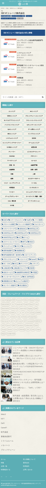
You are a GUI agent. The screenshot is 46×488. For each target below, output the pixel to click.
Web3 (31, 242)
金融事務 (12, 169)
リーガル (34, 183)
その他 (12, 205)
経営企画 (34, 147)
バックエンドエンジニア (12, 125)
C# (23, 312)
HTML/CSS (14, 308)
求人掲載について (29, 459)
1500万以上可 (35, 233)
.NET (11, 321)
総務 (12, 178)
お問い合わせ (27, 469)
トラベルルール (7, 441)
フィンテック (8, 246)
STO (18, 246)
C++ (28, 312)
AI (19, 237)
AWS (13, 325)
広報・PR (12, 165)
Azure (8, 325)
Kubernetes (29, 325)
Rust (3, 317)
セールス (34, 160)
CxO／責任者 (12, 201)
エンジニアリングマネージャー (12, 143)
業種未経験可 (6, 436)
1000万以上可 (8, 233)
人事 (34, 174)
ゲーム (26, 237)
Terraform (20, 325)
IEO (15, 264)
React (31, 304)
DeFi (5, 220)
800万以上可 (33, 229)
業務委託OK (7, 281)
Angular (30, 308)
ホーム (3, 459)
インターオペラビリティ (12, 277)
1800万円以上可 (9, 237)
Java (3, 300)
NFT (24, 242)
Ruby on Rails (5, 304)
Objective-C (5, 312)
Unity (33, 329)
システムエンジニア (12, 138)
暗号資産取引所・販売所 (12, 255)
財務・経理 (34, 169)
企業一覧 (4, 466)
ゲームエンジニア (34, 143)
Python (26, 300)
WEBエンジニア (12, 116)
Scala (32, 312)
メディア (35, 264)
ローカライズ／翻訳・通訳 (34, 196)
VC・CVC (7, 264)
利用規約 (26, 466)
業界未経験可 (8, 250)
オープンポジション (34, 201)
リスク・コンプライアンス (12, 183)
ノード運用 (38, 220)
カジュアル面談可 (22, 281)
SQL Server (5, 321)
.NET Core (18, 321)
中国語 (34, 272)
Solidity (38, 312)
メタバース (23, 259)
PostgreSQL (32, 317)
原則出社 (23, 229)
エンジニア (12, 111)
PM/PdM (12, 156)
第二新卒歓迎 (29, 277)
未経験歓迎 (20, 250)
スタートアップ (29, 255)
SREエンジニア (11, 134)
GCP (3, 325)
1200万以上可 (22, 233)
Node (26, 304)
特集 (2, 463)
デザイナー (34, 156)
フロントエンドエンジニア (34, 120)
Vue (36, 304)
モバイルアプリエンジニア (12, 120)
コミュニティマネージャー (34, 192)
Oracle (4, 329)
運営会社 (26, 463)
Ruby (37, 300)
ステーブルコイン (16, 220)
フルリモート (38, 224)
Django (32, 300)
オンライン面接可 (9, 285)
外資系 (31, 268)
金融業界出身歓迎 (22, 272)
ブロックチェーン (9, 259)
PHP (14, 300)
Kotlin (12, 312)
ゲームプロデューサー (12, 196)
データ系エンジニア (34, 129)
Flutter (14, 317)
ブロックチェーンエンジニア (34, 116)
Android (22, 329)
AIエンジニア (34, 111)
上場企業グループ (19, 268)
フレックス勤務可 (24, 224)
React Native (5, 308)
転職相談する (5, 469)
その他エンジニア (12, 147)
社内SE (34, 138)
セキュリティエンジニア (34, 125)
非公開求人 (23, 285)
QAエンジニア (12, 129)
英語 (41, 259)
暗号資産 (4, 432)
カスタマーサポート (34, 178)
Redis (36, 325)
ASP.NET (38, 321)
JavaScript (19, 304)
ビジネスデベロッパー (34, 151)
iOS (28, 329)
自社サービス (8, 272)
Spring (8, 300)
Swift (35, 308)
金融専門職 (34, 165)
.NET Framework (29, 321)
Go (13, 304)
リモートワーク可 (9, 229)
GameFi (33, 259)
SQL (19, 317)
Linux (16, 329)
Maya (3, 334)
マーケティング (12, 160)
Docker (10, 329)
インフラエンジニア (34, 134)
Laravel (19, 300)
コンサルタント (34, 187)
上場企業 (6, 268)
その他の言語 (11, 334)
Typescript (23, 308)
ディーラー (12, 151)
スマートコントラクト (11, 242)
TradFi (28, 220)
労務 (12, 174)
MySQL (25, 317)
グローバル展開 (8, 224)
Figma (38, 329)
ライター (12, 192)
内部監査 (12, 187)
